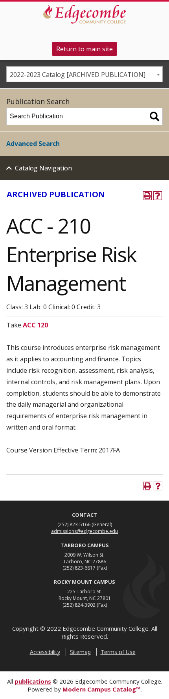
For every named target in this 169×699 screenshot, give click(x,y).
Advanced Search (33, 143)
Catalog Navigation (43, 168)
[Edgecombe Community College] (84, 14)
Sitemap (80, 652)
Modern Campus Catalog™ (101, 689)
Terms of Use (118, 652)
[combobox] (84, 74)
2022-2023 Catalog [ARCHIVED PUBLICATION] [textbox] (77, 74)
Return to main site (84, 49)
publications (33, 681)
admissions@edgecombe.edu (84, 531)
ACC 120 (35, 325)
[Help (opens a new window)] (157, 195)
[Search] (154, 116)
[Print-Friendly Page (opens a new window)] (147, 195)
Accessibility (45, 652)
